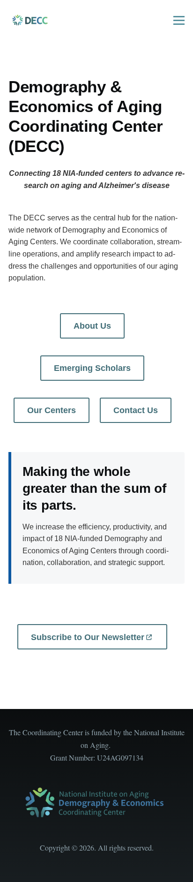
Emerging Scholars (92, 368)
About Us (92, 326)
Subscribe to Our (87, 637)
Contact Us (135, 410)
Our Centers (51, 410)
